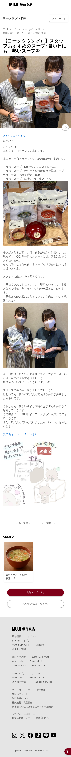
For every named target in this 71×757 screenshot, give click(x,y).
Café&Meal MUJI (40, 657)
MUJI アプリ (18, 673)
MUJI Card (17, 677)
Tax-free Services (43, 682)
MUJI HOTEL (39, 665)
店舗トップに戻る (36, 592)
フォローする (59, 18)
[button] (4, 4)
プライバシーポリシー (23, 714)
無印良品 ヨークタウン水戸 (20, 434)
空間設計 (39, 645)
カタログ (35, 673)
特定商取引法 (43, 717)
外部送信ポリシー (21, 717)
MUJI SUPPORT (20, 645)
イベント (32, 636)
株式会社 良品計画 (22, 702)
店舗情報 (16, 636)
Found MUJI (36, 661)
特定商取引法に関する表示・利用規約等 (32, 706)
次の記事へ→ (48, 523)
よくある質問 (19, 649)
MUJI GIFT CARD (38, 677)
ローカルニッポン (21, 640)
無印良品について (21, 698)
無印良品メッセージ (22, 694)
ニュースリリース (21, 690)
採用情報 (41, 690)
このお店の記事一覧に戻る (35, 604)
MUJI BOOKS (19, 665)
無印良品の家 (19, 657)
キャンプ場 (17, 661)
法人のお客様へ (20, 682)
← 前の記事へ (23, 523)
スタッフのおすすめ (14, 135)
